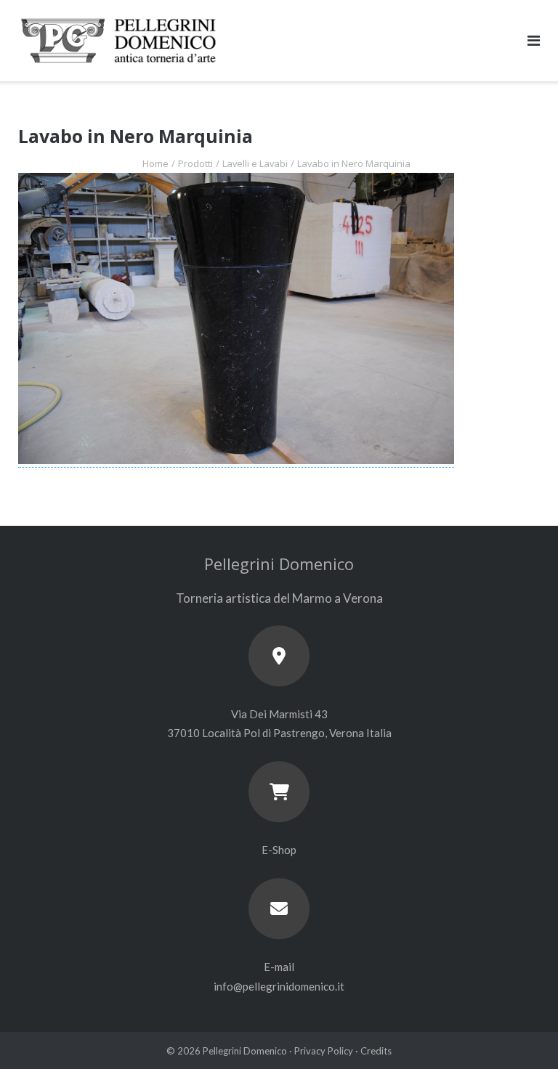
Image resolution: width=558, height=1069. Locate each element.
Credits (376, 1051)
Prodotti (195, 163)
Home (155, 163)
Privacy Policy (323, 1051)
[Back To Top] (522, 1034)
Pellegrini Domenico (245, 1051)
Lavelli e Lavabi (255, 163)
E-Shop (279, 849)
